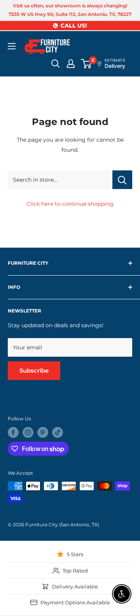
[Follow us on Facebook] (13, 432)
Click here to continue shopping (70, 203)
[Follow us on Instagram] (28, 432)
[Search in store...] (122, 179)
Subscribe (34, 370)
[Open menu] (12, 46)
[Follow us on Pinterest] (42, 432)
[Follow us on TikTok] (57, 432)
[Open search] (55, 63)
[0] (86, 63)
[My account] (71, 63)
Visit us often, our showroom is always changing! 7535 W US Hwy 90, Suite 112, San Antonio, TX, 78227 (70, 10)
